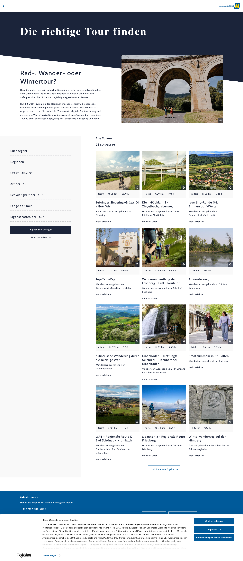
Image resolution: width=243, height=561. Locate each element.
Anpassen (212, 529)
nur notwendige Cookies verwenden (214, 537)
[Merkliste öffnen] (14, 6)
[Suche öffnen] (18, 6)
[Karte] (11, 6)
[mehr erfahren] (118, 187)
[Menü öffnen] (3, 6)
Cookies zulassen (214, 521)
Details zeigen (49, 555)
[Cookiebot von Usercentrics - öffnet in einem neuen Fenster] (24, 555)
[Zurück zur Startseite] (229, 6)
